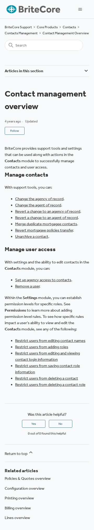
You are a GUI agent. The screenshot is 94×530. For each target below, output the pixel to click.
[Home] (33, 9)
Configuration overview (24, 488)
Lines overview (17, 517)
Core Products (47, 27)
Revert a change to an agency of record (47, 211)
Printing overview (19, 498)
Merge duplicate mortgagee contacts (46, 224)
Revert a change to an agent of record (46, 217)
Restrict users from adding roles (41, 347)
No (60, 424)
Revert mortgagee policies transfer (44, 230)
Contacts (69, 27)
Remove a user (27, 286)
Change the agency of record (39, 198)
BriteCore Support (18, 27)
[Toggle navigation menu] (80, 9)
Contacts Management (21, 33)
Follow (14, 131)
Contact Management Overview (66, 33)
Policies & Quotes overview (28, 478)
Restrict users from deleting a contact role (50, 384)
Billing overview (18, 508)
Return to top (16, 453)
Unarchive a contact (31, 236)
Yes (33, 424)
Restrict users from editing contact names (50, 340)
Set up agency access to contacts (43, 280)
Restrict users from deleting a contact (46, 378)
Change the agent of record (38, 205)
